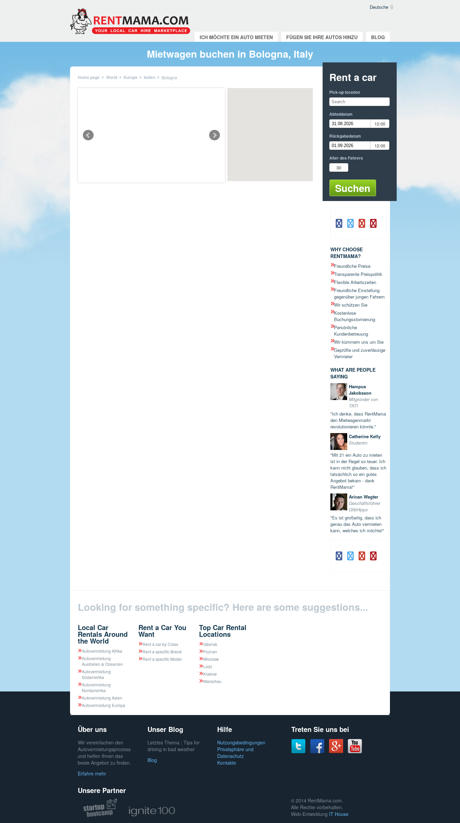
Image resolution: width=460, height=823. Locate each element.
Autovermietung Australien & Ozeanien (102, 661)
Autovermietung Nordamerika (96, 687)
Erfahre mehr (92, 773)
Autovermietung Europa (103, 705)
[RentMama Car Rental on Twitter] (298, 751)
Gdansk (210, 644)
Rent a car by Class (160, 644)
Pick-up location (344, 92)
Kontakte (226, 762)
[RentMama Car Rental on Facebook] (317, 751)
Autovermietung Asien (102, 698)
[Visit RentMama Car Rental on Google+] (336, 751)
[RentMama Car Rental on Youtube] (355, 751)
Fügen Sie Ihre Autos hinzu (322, 37)
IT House (339, 814)
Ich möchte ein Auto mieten (236, 37)
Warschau (212, 681)
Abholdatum (341, 114)
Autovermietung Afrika (102, 651)
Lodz (207, 666)
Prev (88, 135)
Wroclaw (211, 659)
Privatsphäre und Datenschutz (235, 752)
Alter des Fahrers (346, 158)
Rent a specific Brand (162, 651)
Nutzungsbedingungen (241, 742)
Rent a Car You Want (162, 630)
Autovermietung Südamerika (96, 674)
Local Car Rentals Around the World (103, 634)
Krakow (210, 674)
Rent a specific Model (162, 659)
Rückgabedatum (345, 136)
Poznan (210, 651)
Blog (378, 37)
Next (214, 135)
